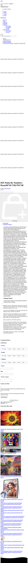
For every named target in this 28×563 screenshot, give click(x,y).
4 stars (9, 348)
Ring (4, 21)
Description (5, 223)
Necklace (5, 22)
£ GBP (4, 12)
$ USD (4, 11)
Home (4, 38)
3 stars (14, 348)
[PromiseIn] (3, 17)
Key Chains (8, 30)
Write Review (3, 342)
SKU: (7, 188)
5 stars (4, 348)
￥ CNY (5, 14)
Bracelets (5, 23)
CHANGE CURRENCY (5, 3)
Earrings (8, 32)
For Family (8, 26)
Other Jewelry (6, 29)
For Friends (8, 27)
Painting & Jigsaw (7, 41)
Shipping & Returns (7, 224)
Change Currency (4, 6)
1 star (23, 348)
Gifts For (5, 24)
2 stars (18, 348)
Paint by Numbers (7, 42)
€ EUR (4, 15)
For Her (7, 28)
